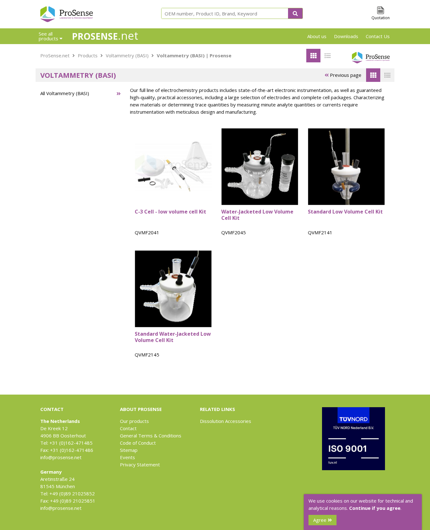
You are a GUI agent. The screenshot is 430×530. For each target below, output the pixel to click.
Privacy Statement (140, 464)
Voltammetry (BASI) (127, 55)
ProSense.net (55, 55)
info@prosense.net (61, 457)
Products (88, 55)
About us (316, 36)
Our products (134, 421)
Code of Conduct (138, 443)
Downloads (346, 36)
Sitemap (129, 450)
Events (127, 457)
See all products (49, 36)
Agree (320, 520)
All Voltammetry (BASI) (64, 93)
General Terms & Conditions (150, 435)
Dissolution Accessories (225, 421)
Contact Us (378, 36)
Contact (128, 428)
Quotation (380, 17)
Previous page (345, 75)
